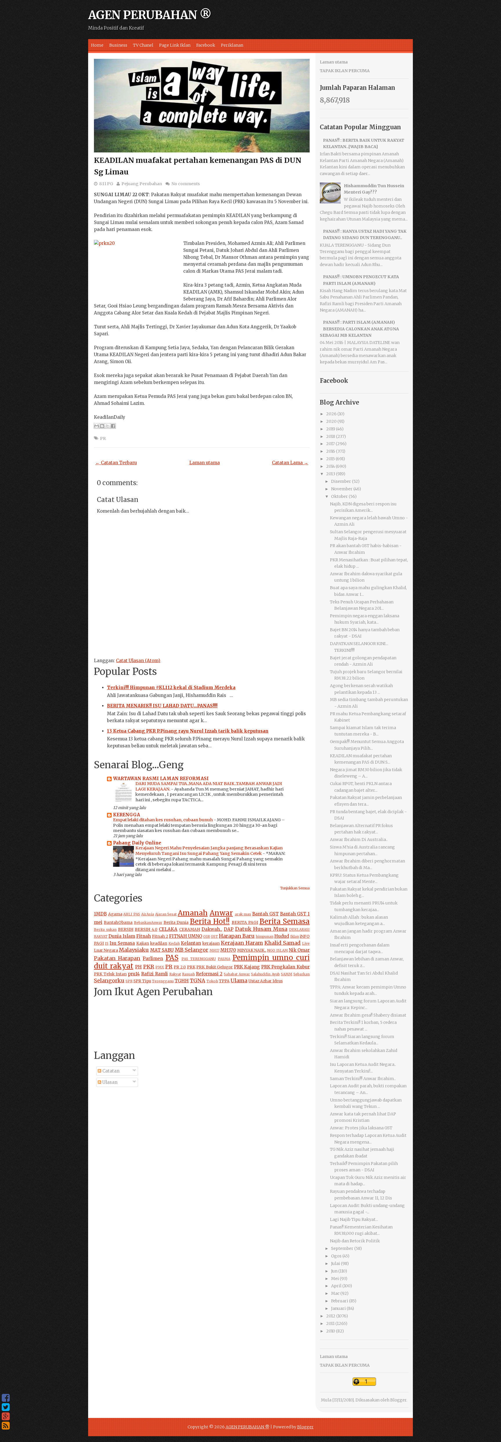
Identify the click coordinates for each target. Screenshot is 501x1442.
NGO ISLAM (277, 950)
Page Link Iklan (174, 45)
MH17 (214, 950)
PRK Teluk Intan (110, 974)
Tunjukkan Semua (295, 888)
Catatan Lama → (290, 462)
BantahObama (118, 922)
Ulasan (109, 1082)
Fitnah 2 (160, 936)
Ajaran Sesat (166, 914)
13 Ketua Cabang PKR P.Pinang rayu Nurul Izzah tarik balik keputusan (187, 731)
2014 (330, 466)
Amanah (193, 912)
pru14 (134, 974)
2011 (330, 1323)
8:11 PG (106, 183)
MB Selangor (191, 949)
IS (106, 943)
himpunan (264, 936)
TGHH (182, 981)
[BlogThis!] (102, 426)
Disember (341, 481)
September (342, 1248)
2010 (330, 1331)
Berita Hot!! (210, 921)
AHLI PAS (131, 914)
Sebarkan (301, 974)
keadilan (158, 943)
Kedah (174, 943)
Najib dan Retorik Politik (355, 1240)
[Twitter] (6, 1407)
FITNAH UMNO (185, 936)
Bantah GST (265, 914)
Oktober (339, 496)
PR (103, 438)
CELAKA (168, 929)
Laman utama (204, 462)
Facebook (205, 45)
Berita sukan (105, 929)
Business (118, 45)
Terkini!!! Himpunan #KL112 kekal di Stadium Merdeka (171, 687)
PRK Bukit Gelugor (214, 967)
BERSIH (125, 929)
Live (306, 943)
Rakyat (175, 974)
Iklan (294, 936)
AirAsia (147, 914)
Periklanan (232, 45)
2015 (330, 458)
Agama (115, 914)
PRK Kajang (247, 967)
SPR (129, 981)
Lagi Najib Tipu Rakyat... (354, 1219)
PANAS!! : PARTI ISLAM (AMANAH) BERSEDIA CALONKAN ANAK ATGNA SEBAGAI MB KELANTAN (359, 329)
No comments (185, 183)
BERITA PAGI (245, 922)
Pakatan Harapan (117, 958)
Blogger (398, 1400)
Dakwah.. (212, 929)
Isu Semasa (122, 943)
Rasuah (188, 974)
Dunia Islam (121, 936)
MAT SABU (162, 950)
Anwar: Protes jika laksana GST (361, 1127)
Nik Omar (299, 950)
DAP (228, 929)
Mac (335, 1293)
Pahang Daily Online (137, 843)
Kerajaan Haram (242, 943)
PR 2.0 (180, 967)
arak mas (243, 914)
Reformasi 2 (209, 974)
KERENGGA (126, 815)
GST (214, 936)
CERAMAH (189, 929)
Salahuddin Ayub (265, 974)
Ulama (238, 980)
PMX (159, 967)
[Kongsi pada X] (107, 426)
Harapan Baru (237, 936)
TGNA (197, 980)
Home (97, 45)
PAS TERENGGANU (198, 959)
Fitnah (143, 936)
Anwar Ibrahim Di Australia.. (359, 839)
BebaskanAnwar (148, 922)
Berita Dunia (176, 922)
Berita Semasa (284, 921)
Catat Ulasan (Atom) (138, 660)
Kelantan (191, 943)
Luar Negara (106, 950)
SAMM (286, 974)
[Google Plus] (6, 1416)
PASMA (224, 959)
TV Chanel (143, 45)
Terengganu (163, 981)
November (342, 488)
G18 (206, 936)
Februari (339, 1300)
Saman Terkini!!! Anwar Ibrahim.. (363, 1078)
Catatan (110, 1071)
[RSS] (6, 1425)
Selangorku (109, 980)
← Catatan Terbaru (116, 462)
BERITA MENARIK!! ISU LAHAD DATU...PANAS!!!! (162, 706)
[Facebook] (6, 1398)
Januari (338, 1308)
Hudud (281, 936)
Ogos (336, 1256)
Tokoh (212, 981)
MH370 (228, 950)
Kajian (142, 943)
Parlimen (153, 958)
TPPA (224, 981)
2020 (331, 421)
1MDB (100, 914)
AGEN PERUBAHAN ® (149, 15)
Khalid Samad (282, 943)
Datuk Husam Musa (261, 929)
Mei (335, 1278)
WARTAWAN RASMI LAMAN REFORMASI (161, 778)
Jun (334, 1271)
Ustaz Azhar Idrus (265, 981)
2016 (330, 451)
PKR (148, 966)
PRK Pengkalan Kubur (285, 967)
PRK (191, 967)
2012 (330, 1316)
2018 (330, 436)
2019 (330, 428)
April (336, 1285)
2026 (331, 413)
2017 (330, 443)
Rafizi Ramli (154, 974)
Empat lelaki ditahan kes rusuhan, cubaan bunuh (163, 819)
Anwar (221, 912)
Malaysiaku (134, 949)
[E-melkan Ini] (96, 426)
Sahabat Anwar (237, 974)
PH (138, 967)
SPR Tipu (142, 981)
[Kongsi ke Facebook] (113, 426)
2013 (330, 473)
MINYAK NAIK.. (251, 950)
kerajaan (211, 943)
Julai (335, 1263)
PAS (172, 957)
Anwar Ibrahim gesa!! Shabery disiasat (368, 1015)
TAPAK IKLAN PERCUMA (345, 70)
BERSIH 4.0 (146, 929)
